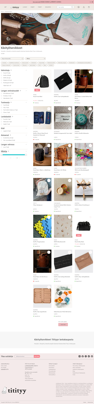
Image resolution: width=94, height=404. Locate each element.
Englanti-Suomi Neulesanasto (79, 373)
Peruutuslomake (52, 371)
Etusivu (2, 11)
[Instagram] (80, 356)
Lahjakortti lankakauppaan (78, 369)
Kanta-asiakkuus (52, 374)
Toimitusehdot (52, 365)
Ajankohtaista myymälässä (30, 380)
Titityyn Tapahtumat (29, 378)
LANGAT (25, 7)
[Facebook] (83, 356)
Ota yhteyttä (3, 367)
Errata (74, 374)
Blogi (74, 371)
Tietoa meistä (4, 365)
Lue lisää (2, 53)
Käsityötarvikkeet (8, 11)
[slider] (2, 155)
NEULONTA (48, 7)
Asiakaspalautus (52, 369)
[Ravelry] (86, 356)
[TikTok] (89, 356)
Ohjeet (32, 7)
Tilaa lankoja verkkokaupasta (79, 365)
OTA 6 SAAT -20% (36, 2)
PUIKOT (40, 7)
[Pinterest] (92, 356)
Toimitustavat (51, 367)
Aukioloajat (27, 376)
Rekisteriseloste (52, 373)
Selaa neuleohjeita (77, 367)
